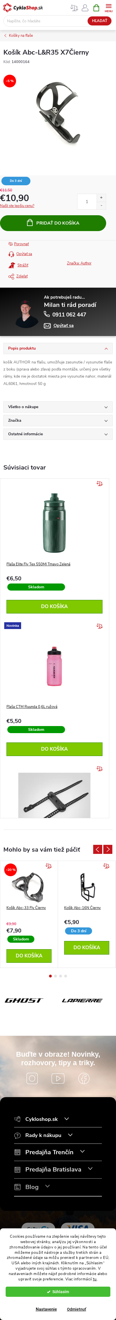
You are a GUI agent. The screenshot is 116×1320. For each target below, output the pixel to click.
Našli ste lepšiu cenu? (17, 205)
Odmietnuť (76, 1309)
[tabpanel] (29, 914)
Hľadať (99, 20)
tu (95, 1279)
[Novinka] (54, 666)
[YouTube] (58, 1078)
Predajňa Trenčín (49, 1152)
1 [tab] (50, 976)
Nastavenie (46, 1309)
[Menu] (108, 7)
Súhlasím (60, 1291)
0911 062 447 (69, 314)
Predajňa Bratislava (53, 1170)
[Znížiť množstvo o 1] (101, 205)
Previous (97, 849)
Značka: (79, 263)
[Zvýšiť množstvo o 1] (101, 198)
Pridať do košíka (57, 223)
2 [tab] (55, 976)
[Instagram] (32, 1078)
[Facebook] (84, 1078)
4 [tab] (65, 976)
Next (107, 849)
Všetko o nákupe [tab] (23, 407)
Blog (32, 1187)
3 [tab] (60, 976)
